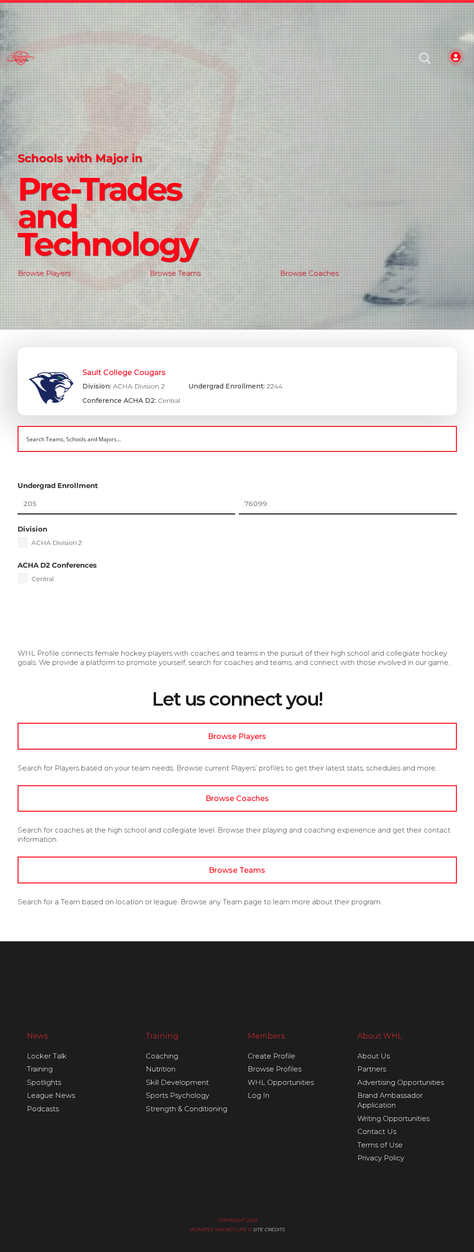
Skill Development (177, 1082)
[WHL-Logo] (21, 58)
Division (32, 529)
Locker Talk (47, 1056)
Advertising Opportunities (400, 1082)
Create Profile (271, 1056)
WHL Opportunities (281, 1082)
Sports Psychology (177, 1095)
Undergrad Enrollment (58, 485)
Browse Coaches (309, 273)
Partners (371, 1068)
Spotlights (44, 1082)
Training (40, 1068)
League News (51, 1095)
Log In (258, 1095)
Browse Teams (175, 273)
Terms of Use (380, 1144)
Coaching (162, 1056)
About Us (373, 1056)
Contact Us (376, 1131)
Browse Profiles (274, 1068)
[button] (425, 58)
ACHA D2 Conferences (57, 565)
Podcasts (43, 1108)
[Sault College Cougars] (237, 381)
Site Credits (269, 1230)
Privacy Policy (380, 1157)
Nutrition (160, 1068)
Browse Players (44, 273)
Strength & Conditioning (186, 1108)
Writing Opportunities (393, 1118)
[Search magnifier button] (444, 439)
